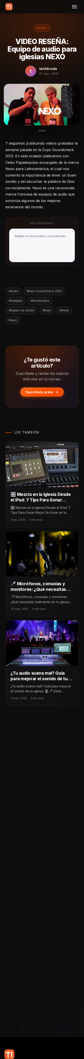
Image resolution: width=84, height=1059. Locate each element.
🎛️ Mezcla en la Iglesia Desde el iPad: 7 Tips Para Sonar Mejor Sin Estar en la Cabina (41, 500)
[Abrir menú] (74, 6)
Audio (42, 27)
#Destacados (40, 300)
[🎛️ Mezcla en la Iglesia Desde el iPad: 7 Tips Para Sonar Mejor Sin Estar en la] (42, 464)
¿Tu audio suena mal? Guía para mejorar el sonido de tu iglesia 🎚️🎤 (39, 678)
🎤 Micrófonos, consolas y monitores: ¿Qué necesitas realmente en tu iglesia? (38, 589)
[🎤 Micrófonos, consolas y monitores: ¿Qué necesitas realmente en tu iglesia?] (42, 554)
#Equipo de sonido (21, 310)
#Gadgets (15, 300)
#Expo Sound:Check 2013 (44, 291)
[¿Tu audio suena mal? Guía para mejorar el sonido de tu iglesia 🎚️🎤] (42, 643)
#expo (47, 310)
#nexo (13, 320)
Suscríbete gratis (39, 392)
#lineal (64, 310)
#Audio (13, 291)
